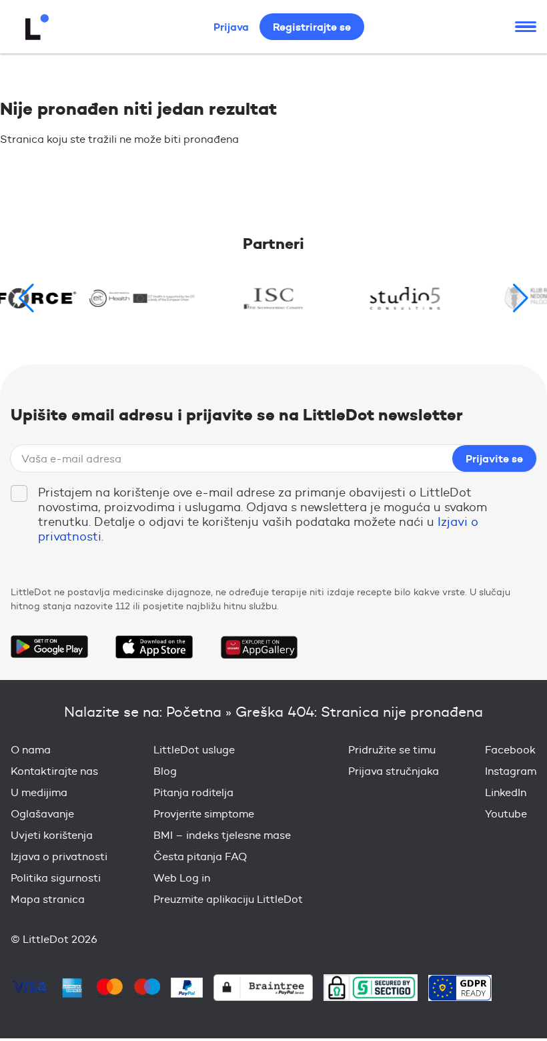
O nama (31, 749)
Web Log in (181, 878)
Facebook (510, 749)
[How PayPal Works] (187, 988)
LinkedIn (505, 792)
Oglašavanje (42, 813)
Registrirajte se (312, 26)
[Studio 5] (405, 298)
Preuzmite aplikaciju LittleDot (228, 899)
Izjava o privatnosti (59, 856)
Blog (165, 771)
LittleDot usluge (194, 749)
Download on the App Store (154, 647)
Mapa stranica (48, 899)
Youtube (506, 813)
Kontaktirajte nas (54, 771)
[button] (521, 298)
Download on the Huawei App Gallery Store (259, 647)
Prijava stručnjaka (393, 771)
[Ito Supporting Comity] (274, 298)
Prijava (231, 26)
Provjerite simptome (203, 813)
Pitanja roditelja (193, 792)
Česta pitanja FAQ (200, 856)
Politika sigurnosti (56, 878)
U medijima (39, 792)
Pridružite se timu (392, 749)
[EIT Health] (142, 298)
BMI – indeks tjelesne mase (222, 835)
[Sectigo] (371, 987)
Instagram (510, 771)
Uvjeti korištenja (52, 835)
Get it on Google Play (49, 647)
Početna (193, 711)
